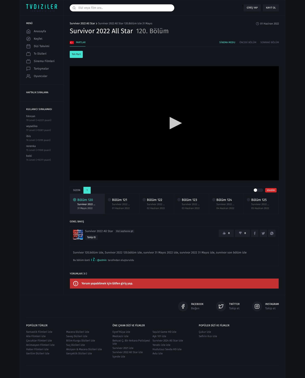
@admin (102, 260)
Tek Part (76, 54)
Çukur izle (205, 331)
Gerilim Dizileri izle (37, 353)
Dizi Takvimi (41, 46)
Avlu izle (157, 353)
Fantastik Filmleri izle (39, 331)
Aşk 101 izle (159, 336)
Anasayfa (40, 31)
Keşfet (38, 38)
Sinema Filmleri (44, 61)
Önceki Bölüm (247, 42)
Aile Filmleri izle (36, 336)
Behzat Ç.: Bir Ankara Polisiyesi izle (131, 342)
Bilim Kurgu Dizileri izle (80, 340)
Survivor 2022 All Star (82, 23)
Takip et (91, 237)
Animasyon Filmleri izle (40, 344)
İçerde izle (118, 356)
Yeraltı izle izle (161, 344)
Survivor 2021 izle (122, 348)
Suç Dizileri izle (75, 344)
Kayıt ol (271, 7)
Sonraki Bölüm (269, 42)
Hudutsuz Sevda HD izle (167, 349)
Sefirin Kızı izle (208, 336)
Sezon (76, 190)
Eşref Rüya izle (121, 331)
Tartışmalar (41, 68)
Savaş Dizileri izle (76, 336)
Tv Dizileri (40, 53)
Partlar (80, 42)
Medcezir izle (120, 336)
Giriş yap (252, 7)
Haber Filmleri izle (37, 349)
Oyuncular (40, 76)
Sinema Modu (227, 42)
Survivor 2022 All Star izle (127, 352)
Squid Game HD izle (164, 331)
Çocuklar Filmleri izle (39, 340)
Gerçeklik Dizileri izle (79, 353)
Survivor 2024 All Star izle (167, 340)
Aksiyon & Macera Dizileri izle (84, 349)
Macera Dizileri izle (77, 331)
